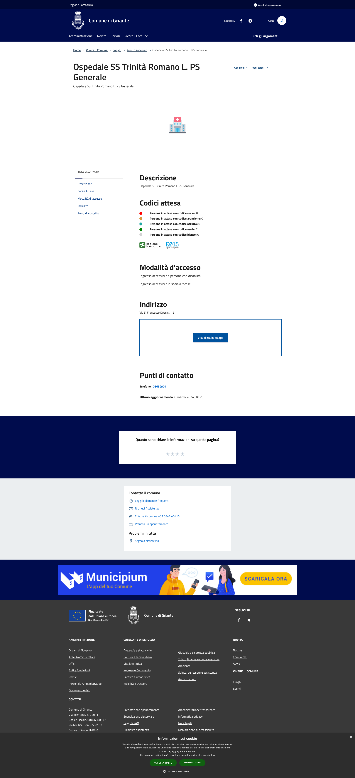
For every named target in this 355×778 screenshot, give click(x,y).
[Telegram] (249, 20)
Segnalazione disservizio (139, 716)
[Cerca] (281, 20)
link (213, 755)
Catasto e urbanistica (137, 677)
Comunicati (240, 657)
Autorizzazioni (187, 679)
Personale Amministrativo (85, 683)
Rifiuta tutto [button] (192, 762)
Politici (73, 677)
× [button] (350, 737)
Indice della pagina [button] (88, 172)
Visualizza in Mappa (210, 337)
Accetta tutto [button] (163, 762)
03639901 (159, 386)
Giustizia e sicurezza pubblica (196, 652)
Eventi (237, 688)
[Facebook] (239, 20)
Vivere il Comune (97, 50)
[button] (177, 771)
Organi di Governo (80, 650)
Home (77, 50)
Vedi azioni (258, 68)
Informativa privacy (190, 716)
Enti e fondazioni (79, 670)
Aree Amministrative (82, 657)
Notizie (237, 650)
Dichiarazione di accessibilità (196, 730)
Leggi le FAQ (131, 723)
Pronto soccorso (137, 50)
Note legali (185, 723)
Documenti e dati (79, 690)
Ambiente (184, 666)
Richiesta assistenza (136, 730)
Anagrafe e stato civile (138, 650)
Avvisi (237, 663)
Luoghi (117, 50)
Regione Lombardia (81, 5)
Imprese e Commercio (137, 670)
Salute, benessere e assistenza (197, 672)
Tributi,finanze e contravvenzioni (198, 659)
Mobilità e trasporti (136, 683)
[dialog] (177, 755)
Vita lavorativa (133, 663)
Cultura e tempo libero (138, 657)
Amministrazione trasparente (196, 710)
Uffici (72, 663)
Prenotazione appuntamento (141, 710)
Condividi (239, 68)
